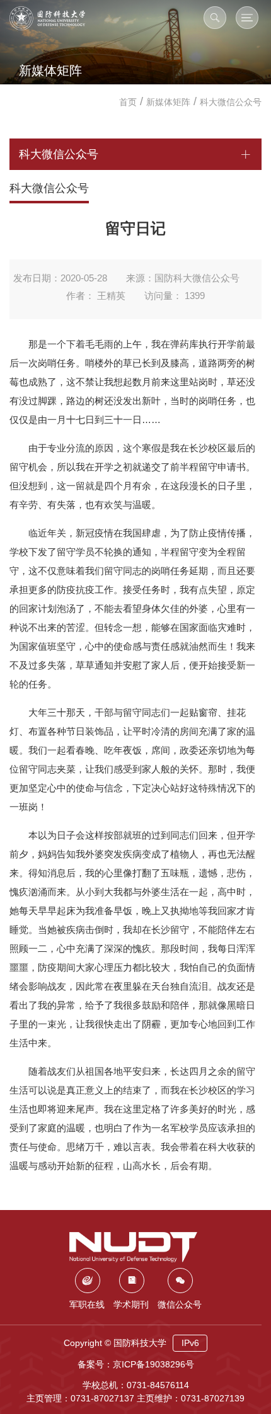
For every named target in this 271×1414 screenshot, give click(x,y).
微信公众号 (180, 1304)
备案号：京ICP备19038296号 (136, 1364)
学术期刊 (131, 1304)
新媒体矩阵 (168, 102)
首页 (128, 102)
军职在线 (87, 1304)
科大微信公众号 (231, 102)
